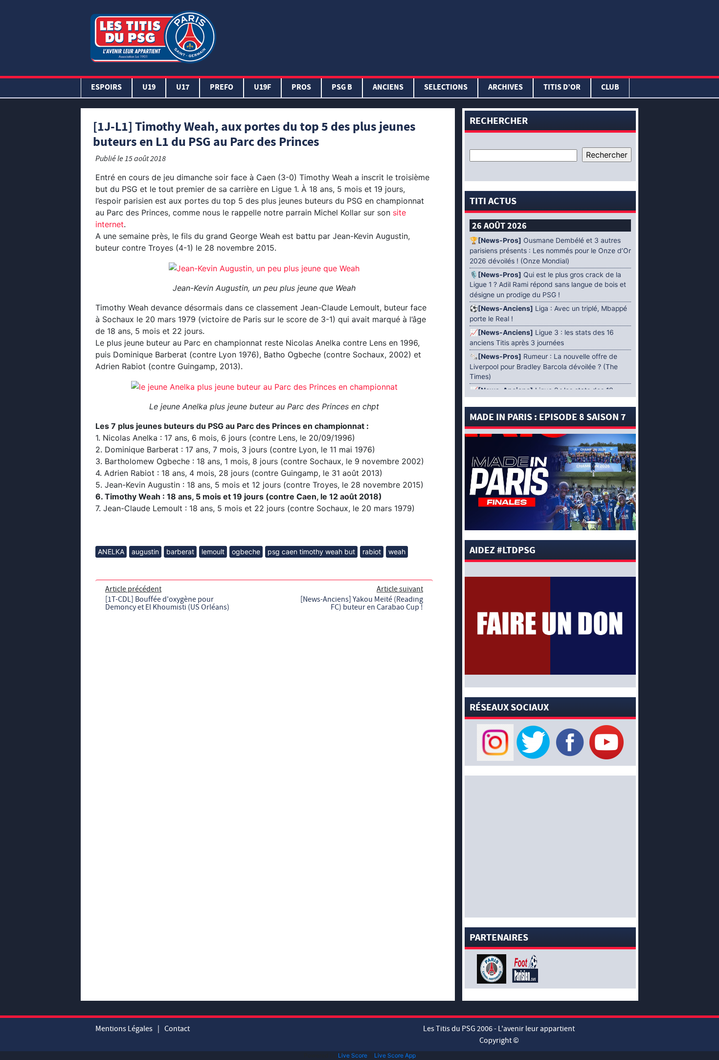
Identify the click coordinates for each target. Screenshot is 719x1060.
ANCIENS (388, 88)
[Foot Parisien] (523, 968)
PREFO (221, 88)
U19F (262, 88)
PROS (301, 88)
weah (396, 551)
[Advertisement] (429, 36)
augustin (145, 551)
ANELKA (111, 551)
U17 (182, 88)
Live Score (352, 1055)
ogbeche (246, 551)
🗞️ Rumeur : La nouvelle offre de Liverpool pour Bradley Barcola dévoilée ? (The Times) (544, 367)
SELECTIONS (446, 88)
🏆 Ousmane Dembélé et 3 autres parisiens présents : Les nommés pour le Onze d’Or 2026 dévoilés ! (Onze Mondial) (550, 250)
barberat (180, 551)
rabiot (371, 551)
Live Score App (395, 1055)
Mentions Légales (124, 1029)
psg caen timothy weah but (311, 551)
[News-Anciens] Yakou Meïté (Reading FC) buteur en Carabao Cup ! (361, 603)
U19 (149, 88)
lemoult (213, 551)
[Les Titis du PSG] (153, 36)
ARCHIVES (505, 88)
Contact (177, 1029)
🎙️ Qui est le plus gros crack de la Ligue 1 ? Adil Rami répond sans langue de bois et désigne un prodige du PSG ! (548, 285)
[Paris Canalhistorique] (493, 968)
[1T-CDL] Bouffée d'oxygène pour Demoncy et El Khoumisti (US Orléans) (167, 603)
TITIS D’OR (562, 88)
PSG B (342, 88)
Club (610, 88)
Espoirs (106, 88)
